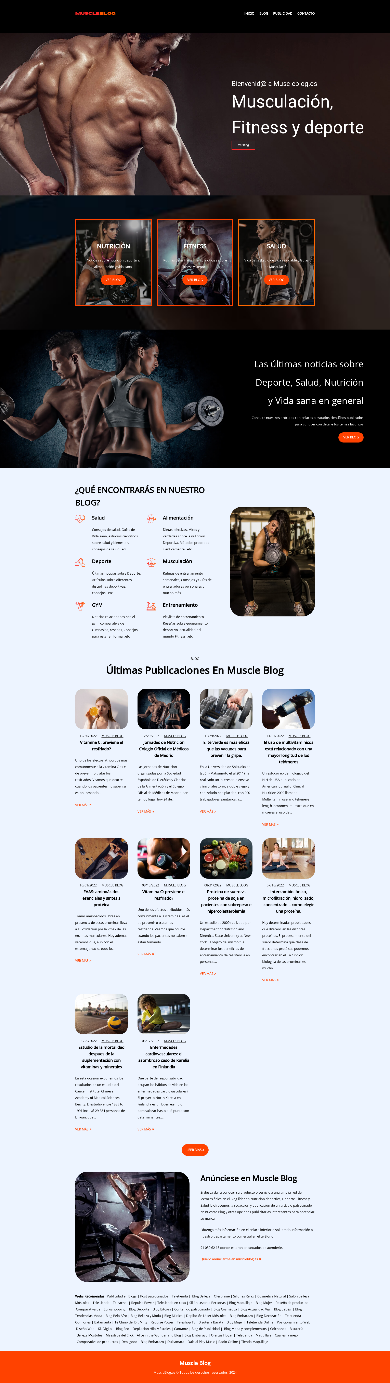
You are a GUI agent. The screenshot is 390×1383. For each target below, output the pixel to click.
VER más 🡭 (83, 806)
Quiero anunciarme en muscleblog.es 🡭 (230, 1259)
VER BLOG (113, 280)
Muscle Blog (195, 1363)
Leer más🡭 (195, 1150)
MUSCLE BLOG (113, 736)
